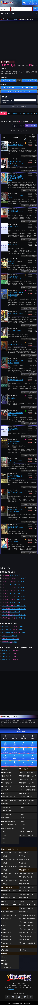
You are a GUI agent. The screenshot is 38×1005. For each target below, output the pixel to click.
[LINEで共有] (19, 997)
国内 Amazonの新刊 (14, 632)
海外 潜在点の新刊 (12, 629)
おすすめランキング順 (15, 113)
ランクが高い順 (28, 113)
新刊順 (4, 113)
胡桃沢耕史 (16, 363)
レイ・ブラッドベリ (14, 296)
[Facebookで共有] (13, 997)
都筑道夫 (14, 415)
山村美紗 (16, 541)
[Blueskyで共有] (25, 997)
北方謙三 (13, 398)
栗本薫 (21, 380)
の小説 (9, 635)
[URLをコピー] (30, 997)
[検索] (35, 9)
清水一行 (17, 245)
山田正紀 (19, 331)
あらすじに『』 (10, 653)
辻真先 (10, 197)
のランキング (11, 575)
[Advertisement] (19, 41)
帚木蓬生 (20, 145)
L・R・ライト (17, 227)
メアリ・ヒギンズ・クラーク (15, 277)
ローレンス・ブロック (15, 442)
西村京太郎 (13, 478)
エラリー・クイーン (15, 164)
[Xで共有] (7, 997)
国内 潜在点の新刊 (12, 626)
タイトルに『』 (11, 650)
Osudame (10, 989)
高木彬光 (11, 263)
